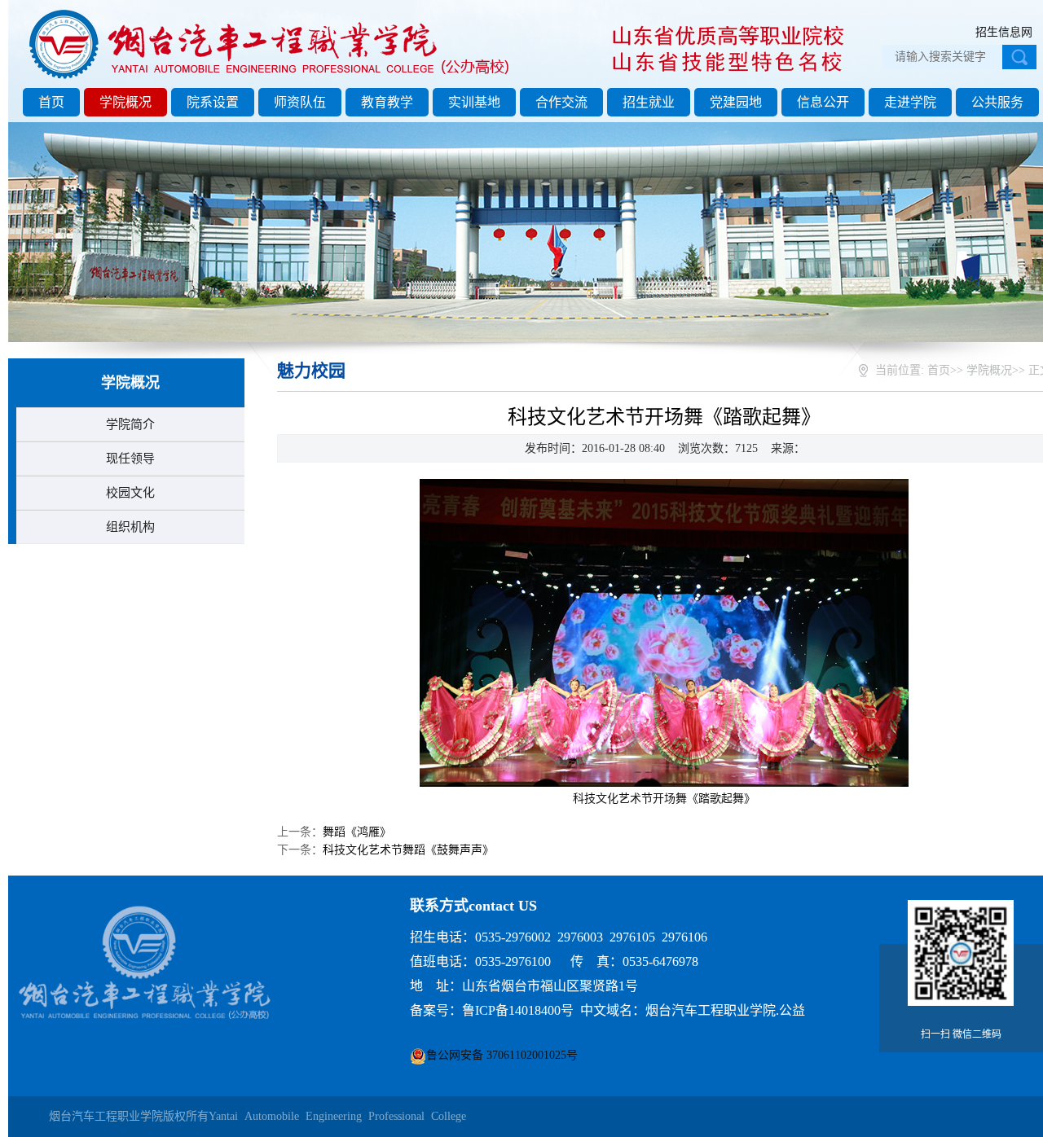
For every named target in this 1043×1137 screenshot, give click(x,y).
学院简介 (130, 424)
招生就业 (649, 102)
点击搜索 (1019, 57)
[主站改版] (272, 79)
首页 (51, 102)
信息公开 (823, 102)
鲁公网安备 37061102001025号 (502, 1055)
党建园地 (736, 102)
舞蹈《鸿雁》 (357, 832)
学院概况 (125, 102)
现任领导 (130, 458)
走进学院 (910, 102)
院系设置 (213, 102)
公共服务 (997, 102)
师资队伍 (300, 102)
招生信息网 (1003, 32)
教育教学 (387, 102)
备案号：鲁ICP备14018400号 (492, 1010)
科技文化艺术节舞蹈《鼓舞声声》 (408, 850)
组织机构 (130, 526)
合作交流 (561, 102)
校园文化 (130, 492)
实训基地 (474, 102)
